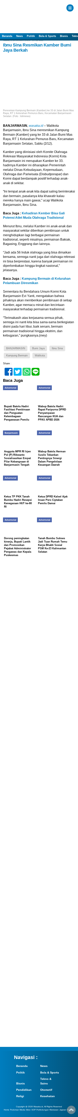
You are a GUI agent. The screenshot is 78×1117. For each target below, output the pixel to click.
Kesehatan (47, 1096)
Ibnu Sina (57, 348)
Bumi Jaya (38, 348)
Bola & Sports (47, 36)
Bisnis (64, 36)
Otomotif (46, 1089)
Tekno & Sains (45, 1081)
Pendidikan (24, 1089)
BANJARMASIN (15, 348)
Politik (31, 36)
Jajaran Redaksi (66, 1110)
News (19, 36)
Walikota (40, 355)
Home (6, 1110)
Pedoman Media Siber (20, 1110)
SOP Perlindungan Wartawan (45, 1110)
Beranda (7, 36)
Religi (20, 1096)
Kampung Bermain (17, 355)
